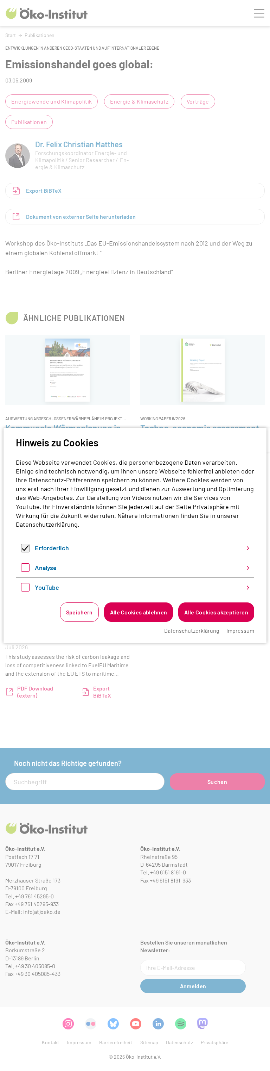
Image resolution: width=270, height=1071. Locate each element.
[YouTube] (25, 589)
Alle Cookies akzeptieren (216, 612)
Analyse (46, 567)
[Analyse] (25, 569)
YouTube (47, 587)
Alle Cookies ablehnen (138, 612)
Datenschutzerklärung (47, 524)
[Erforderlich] (25, 550)
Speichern (79, 612)
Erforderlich (52, 548)
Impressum (240, 630)
